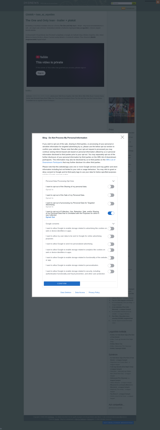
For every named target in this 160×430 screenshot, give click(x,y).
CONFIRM (62, 283)
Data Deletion (65, 292)
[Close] (123, 138)
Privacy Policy (94, 292)
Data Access (80, 292)
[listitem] (80, 181)
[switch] (111, 186)
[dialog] (80, 215)
